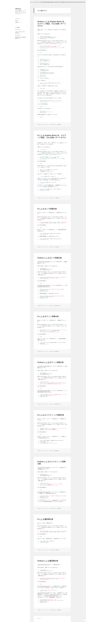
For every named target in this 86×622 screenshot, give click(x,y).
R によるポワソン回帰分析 (48, 316)
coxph (61, 142)
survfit (42, 167)
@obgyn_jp (17, 32)
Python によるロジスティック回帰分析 (51, 462)
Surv (65, 165)
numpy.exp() (54, 500)
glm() (38, 212)
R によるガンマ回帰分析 (47, 209)
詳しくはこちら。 (18, 34)
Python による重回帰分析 (47, 561)
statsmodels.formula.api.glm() (43, 261)
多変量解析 (59, 124)
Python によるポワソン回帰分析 (50, 362)
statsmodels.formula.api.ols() (43, 564)
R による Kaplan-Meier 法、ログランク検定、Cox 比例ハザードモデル (51, 136)
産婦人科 (16, 20)
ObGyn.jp (18, 8)
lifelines (39, 29)
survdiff (39, 142)
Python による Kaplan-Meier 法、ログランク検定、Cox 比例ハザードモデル (51, 23)
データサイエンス (18, 18)
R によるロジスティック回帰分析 (50, 415)
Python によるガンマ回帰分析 (49, 258)
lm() (38, 523)
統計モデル (55, 124)
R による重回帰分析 (45, 519)
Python (52, 124)
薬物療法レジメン (18, 22)
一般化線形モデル (40, 469)
